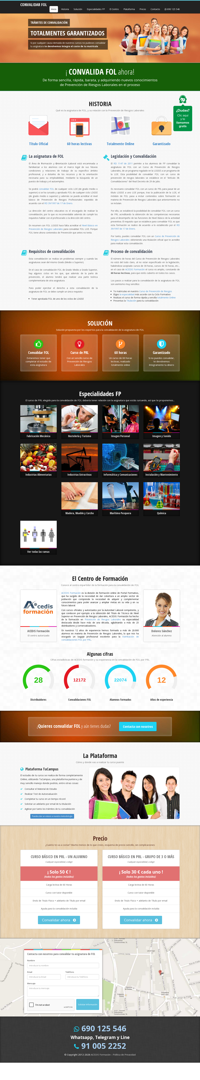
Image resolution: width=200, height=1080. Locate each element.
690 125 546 (173, 9)
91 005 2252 (103, 1046)
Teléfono (69, 972)
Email (29, 972)
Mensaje (31, 983)
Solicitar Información (87, 1004)
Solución (78, 9)
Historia (65, 9)
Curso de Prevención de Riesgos (155, 291)
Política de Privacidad (124, 1054)
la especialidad (127, 294)
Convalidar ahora (56, 920)
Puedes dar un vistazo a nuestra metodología (52, 816)
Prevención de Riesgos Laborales (103, 619)
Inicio (53, 9)
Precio (143, 9)
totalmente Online (166, 297)
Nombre (31, 960)
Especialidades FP (96, 9)
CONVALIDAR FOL (33, 3)
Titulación (131, 300)
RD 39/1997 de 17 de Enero (58, 203)
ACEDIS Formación (135, 269)
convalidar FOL (46, 188)
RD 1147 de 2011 (123, 163)
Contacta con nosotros (138, 726)
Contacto (155, 9)
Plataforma (129, 9)
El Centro (114, 9)
